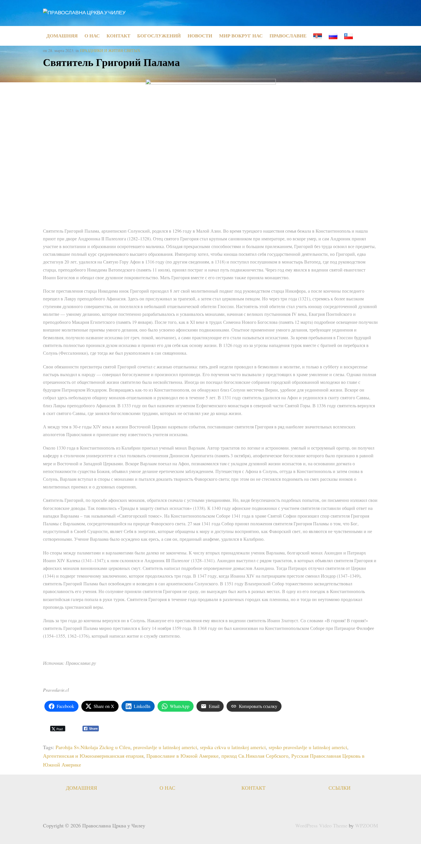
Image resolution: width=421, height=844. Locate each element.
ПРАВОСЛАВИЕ (287, 35)
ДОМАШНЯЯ (62, 35)
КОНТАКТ (118, 35)
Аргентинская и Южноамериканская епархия (93, 755)
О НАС (92, 35)
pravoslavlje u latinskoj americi (165, 747)
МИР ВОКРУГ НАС (241, 35)
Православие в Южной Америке (182, 755)
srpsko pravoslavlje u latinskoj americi (308, 747)
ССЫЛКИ (339, 787)
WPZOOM (366, 825)
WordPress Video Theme (321, 825)
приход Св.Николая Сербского (254, 755)
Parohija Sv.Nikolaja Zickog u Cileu (93, 747)
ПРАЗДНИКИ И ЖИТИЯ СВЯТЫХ (110, 50)
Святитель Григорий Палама (111, 62)
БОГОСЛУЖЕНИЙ (159, 35)
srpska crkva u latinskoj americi (233, 747)
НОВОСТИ (200, 35)
